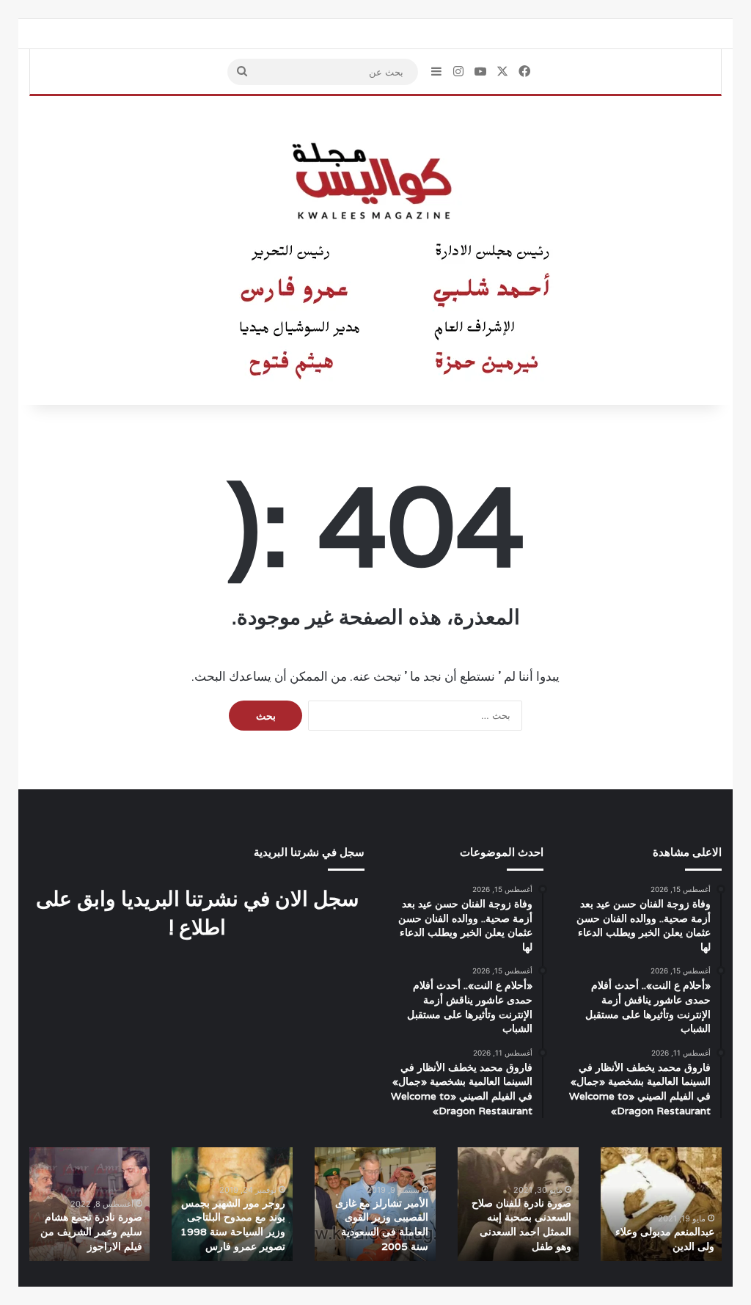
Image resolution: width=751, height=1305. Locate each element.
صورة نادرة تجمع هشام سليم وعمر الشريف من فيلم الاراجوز (91, 1231)
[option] (661, 1204)
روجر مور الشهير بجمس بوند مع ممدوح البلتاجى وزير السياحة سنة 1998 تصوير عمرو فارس (232, 1224)
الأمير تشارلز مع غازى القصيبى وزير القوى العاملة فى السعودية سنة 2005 (381, 1224)
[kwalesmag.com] (375, 251)
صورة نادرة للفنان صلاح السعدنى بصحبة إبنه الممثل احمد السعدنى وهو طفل (521, 1224)
